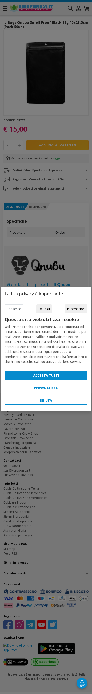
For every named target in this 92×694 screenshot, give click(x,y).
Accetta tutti (46, 375)
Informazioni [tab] (76, 309)
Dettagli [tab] (44, 309)
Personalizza (46, 388)
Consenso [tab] (14, 309)
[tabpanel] (46, 340)
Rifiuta (46, 400)
